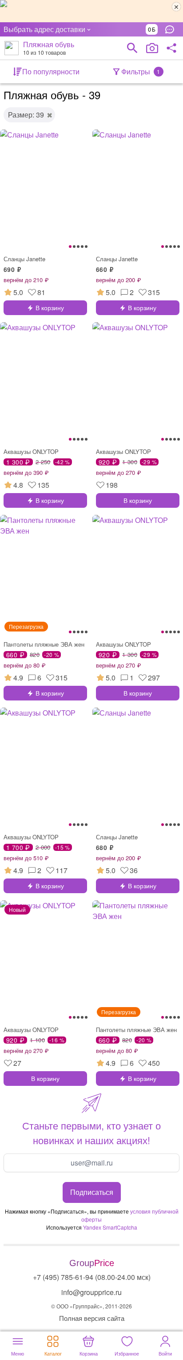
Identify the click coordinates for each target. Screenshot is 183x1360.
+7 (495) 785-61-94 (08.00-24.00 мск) (92, 1277)
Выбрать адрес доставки (44, 29)
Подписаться (91, 1192)
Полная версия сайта (91, 1318)
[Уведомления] (171, 29)
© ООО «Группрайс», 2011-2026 (91, 1306)
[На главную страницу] (11, 48)
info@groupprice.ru (91, 1292)
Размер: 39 (26, 114)
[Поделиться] (171, 48)
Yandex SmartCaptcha (110, 1227)
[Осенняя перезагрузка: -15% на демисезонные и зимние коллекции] (91, 11)
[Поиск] (132, 48)
